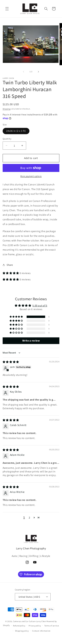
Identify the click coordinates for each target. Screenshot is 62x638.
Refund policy (19, 625)
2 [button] (29, 517)
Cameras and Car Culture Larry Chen (29, 621)
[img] (11, 362)
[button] (7, 8)
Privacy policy (35, 625)
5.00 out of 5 (39, 305)
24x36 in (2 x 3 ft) (16, 130)
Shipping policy (22, 631)
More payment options (31, 176)
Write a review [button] (31, 340)
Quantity (7, 138)
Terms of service (51, 625)
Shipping (6, 109)
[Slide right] (38, 71)
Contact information (41, 631)
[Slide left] (23, 71)
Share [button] (10, 264)
